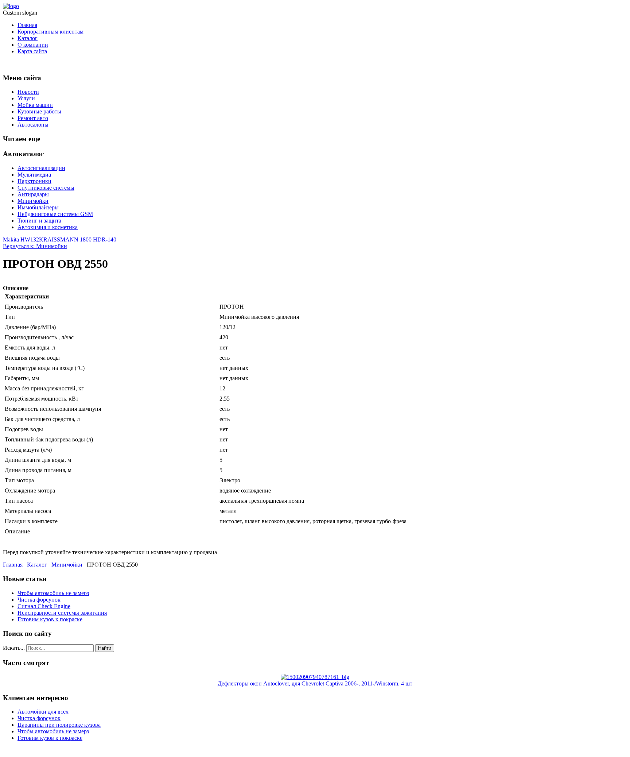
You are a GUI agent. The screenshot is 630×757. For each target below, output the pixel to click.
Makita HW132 (21, 239)
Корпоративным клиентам (50, 31)
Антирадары (33, 194)
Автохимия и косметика (48, 227)
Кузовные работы (39, 111)
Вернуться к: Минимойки (35, 246)
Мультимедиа (34, 174)
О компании (33, 45)
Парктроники (34, 181)
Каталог (28, 38)
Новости (28, 92)
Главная (27, 25)
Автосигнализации (41, 168)
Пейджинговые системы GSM (55, 214)
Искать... (14, 648)
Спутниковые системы (46, 188)
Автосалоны (33, 124)
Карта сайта (32, 51)
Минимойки (33, 201)
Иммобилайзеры (38, 207)
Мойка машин (35, 105)
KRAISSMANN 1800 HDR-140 (77, 239)
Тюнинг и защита (39, 220)
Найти (104, 648)
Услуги (26, 98)
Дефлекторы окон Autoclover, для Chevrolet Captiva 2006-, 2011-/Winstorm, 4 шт (315, 683)
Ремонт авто (33, 118)
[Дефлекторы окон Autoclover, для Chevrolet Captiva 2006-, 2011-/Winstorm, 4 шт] (315, 677)
